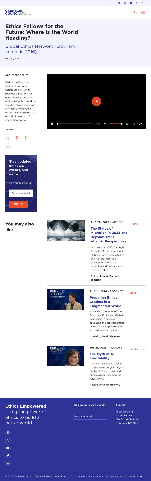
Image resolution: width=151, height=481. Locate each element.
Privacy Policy (95, 476)
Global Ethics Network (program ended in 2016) (40, 49)
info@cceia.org (124, 411)
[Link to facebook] (137, 3)
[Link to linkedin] (119, 3)
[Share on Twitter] (8, 138)
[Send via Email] (8, 146)
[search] (135, 12)
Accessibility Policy (116, 476)
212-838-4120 (124, 415)
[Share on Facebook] (26, 138)
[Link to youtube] (131, 3)
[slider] (75, 123)
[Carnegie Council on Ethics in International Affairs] (18, 12)
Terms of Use (135, 476)
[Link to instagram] (143, 3)
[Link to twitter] (125, 3)
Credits (81, 476)
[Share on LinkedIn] (17, 138)
